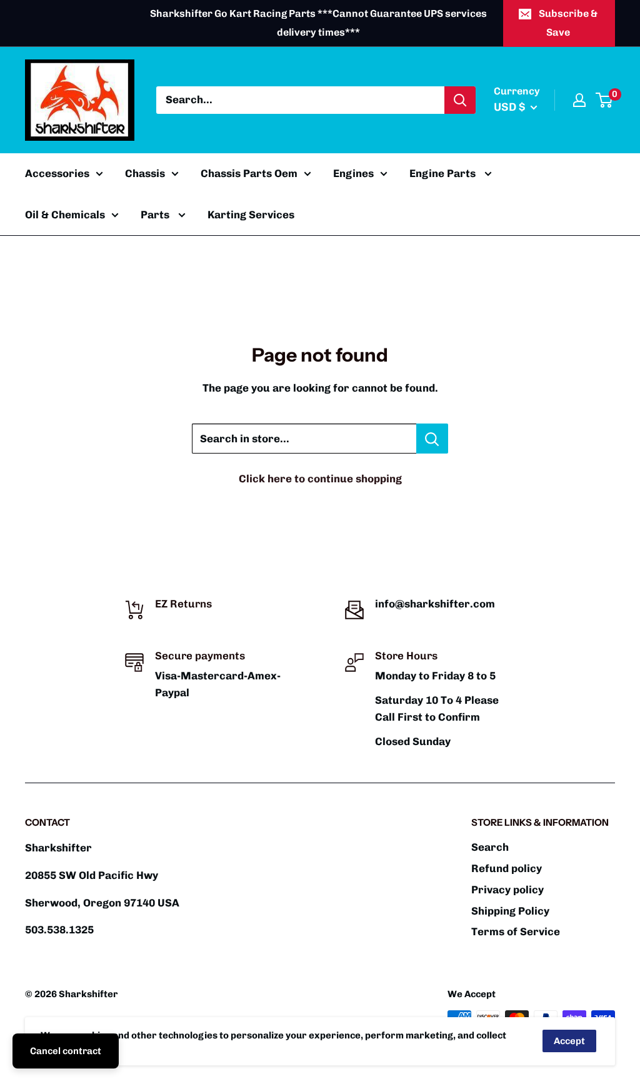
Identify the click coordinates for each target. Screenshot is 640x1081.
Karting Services (251, 214)
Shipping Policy (510, 911)
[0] (604, 100)
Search (490, 847)
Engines (353, 173)
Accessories (57, 173)
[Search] (460, 100)
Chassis (145, 173)
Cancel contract (65, 1051)
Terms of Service (515, 931)
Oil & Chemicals (65, 214)
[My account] (579, 100)
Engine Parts (443, 173)
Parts (156, 214)
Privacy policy (507, 889)
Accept (569, 1041)
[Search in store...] (432, 439)
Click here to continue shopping (320, 478)
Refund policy (506, 868)
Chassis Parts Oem (249, 173)
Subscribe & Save (568, 23)
